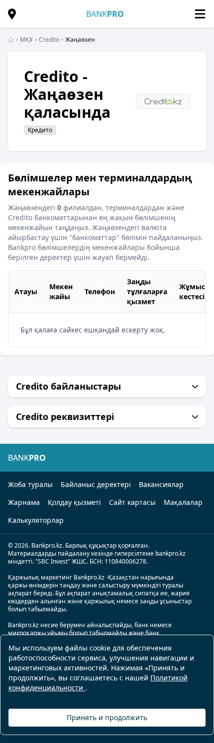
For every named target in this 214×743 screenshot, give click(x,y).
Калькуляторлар (36, 520)
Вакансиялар (161, 484)
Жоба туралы (30, 484)
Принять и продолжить (107, 717)
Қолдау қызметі (74, 502)
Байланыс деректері (96, 484)
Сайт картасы (132, 502)
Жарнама (24, 502)
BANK (105, 13)
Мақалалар (183, 502)
